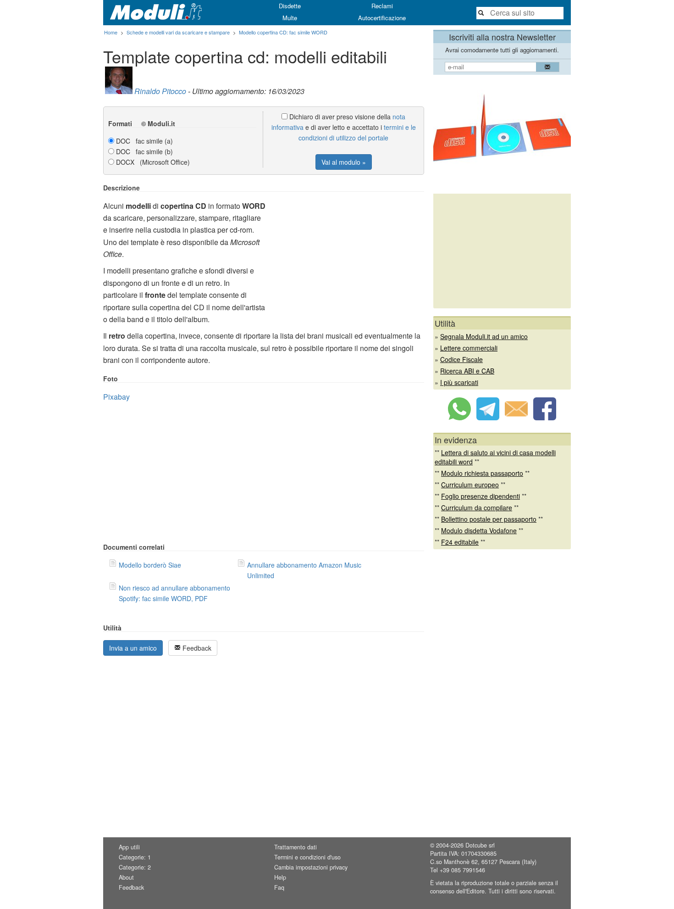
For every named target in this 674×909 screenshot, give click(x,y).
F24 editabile (460, 542)
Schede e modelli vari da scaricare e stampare (178, 32)
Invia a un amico (133, 647)
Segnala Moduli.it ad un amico (484, 336)
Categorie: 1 (135, 857)
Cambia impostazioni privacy (311, 867)
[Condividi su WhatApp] (459, 417)
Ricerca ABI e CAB (467, 370)
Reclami (382, 5)
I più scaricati (459, 382)
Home (110, 32)
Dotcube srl (480, 845)
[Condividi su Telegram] (487, 417)
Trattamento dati (295, 847)
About (126, 877)
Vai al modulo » (343, 162)
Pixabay (116, 396)
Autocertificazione (382, 17)
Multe (289, 17)
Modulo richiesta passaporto (482, 473)
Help (280, 877)
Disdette (290, 5)
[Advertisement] (347, 248)
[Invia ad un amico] (516, 417)
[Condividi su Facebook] (544, 417)
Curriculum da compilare (476, 507)
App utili (129, 847)
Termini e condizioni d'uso (307, 857)
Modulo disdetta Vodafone (479, 530)
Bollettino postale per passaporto (488, 519)
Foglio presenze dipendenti (480, 496)
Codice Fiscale (461, 359)
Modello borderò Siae (150, 564)
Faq (279, 887)
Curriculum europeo (470, 484)
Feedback (196, 647)
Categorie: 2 (135, 867)
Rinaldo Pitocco (160, 91)
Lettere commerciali (468, 347)
